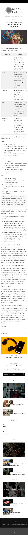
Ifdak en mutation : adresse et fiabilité (14, 357)
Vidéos (11, 524)
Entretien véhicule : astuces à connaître (16, 513)
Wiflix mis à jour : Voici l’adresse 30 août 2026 (14, 369)
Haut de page (13, 532)
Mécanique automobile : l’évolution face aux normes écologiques (14, 449)
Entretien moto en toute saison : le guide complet (14, 390)
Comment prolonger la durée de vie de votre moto (17, 414)
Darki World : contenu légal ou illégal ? (14, 364)
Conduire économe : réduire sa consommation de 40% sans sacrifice (17, 473)
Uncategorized (5, 434)
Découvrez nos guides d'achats (20, 524)
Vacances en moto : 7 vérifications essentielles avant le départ (17, 405)
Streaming (14, 19)
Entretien (4, 429)
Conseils (4, 426)
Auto (3, 424)
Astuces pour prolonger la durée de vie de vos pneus (14, 489)
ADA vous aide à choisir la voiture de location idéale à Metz (17, 464)
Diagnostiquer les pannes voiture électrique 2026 (16, 504)
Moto (4, 431)
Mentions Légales (5, 524)
